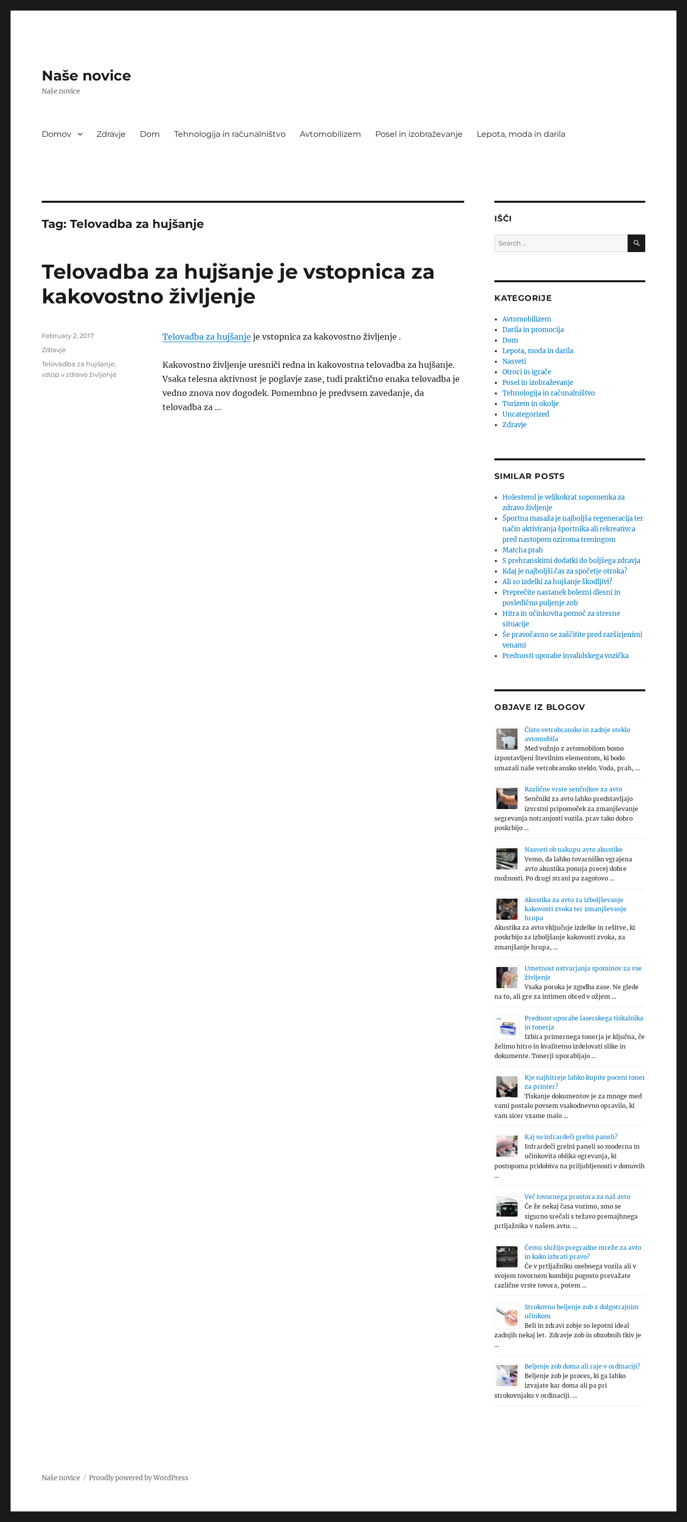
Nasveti (514, 361)
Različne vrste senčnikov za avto (573, 789)
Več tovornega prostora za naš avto (577, 1196)
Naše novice (86, 75)
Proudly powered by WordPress (139, 1478)
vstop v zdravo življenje (79, 374)
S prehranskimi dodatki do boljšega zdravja (571, 560)
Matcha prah (522, 550)
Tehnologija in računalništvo (230, 134)
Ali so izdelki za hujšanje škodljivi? (557, 582)
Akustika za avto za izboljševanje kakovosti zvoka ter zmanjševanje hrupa (576, 909)
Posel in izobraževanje (419, 134)
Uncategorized (525, 414)
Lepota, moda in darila (521, 134)
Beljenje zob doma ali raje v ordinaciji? (582, 1366)
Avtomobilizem (330, 134)
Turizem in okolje (530, 403)
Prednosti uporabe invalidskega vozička (565, 656)
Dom (150, 134)
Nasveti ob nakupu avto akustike (574, 849)
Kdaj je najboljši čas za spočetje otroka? (564, 571)
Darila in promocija (533, 330)
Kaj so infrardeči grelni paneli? (571, 1137)
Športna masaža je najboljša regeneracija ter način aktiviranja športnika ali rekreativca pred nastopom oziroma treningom (572, 529)
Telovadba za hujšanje (206, 337)
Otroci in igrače (526, 372)
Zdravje (111, 134)
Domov (56, 134)
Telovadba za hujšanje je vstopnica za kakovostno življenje (238, 283)
